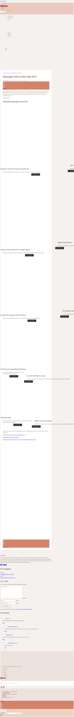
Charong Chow (8, 634)
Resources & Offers (7, 697)
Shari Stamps (6, 80)
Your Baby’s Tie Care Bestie (9, 691)
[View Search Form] (1, 700)
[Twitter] (4, 6)
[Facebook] (2, 6)
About (4, 3)
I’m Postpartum (11, 17)
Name (17, 600)
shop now (36, 174)
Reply (3, 623)
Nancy (7, 618)
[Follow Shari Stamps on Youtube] (4, 565)
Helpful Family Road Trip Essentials (7, 573)
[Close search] (3, 710)
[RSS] (6, 6)
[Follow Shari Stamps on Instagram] (3, 565)
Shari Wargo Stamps (12, 626)
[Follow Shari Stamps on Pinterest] (6, 565)
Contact (5, 672)
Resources (5, 675)
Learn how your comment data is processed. (23, 609)
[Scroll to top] (1, 687)
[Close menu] (0, 689)
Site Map (5, 669)
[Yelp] (7, 6)
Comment (25, 598)
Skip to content (3, 1)
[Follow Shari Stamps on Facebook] (1, 565)
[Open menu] (6, 49)
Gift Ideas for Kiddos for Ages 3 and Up (7, 577)
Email (17, 603)
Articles (9, 34)
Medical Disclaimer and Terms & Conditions (12, 666)
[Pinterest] (3, 6)
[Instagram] (1, 6)
